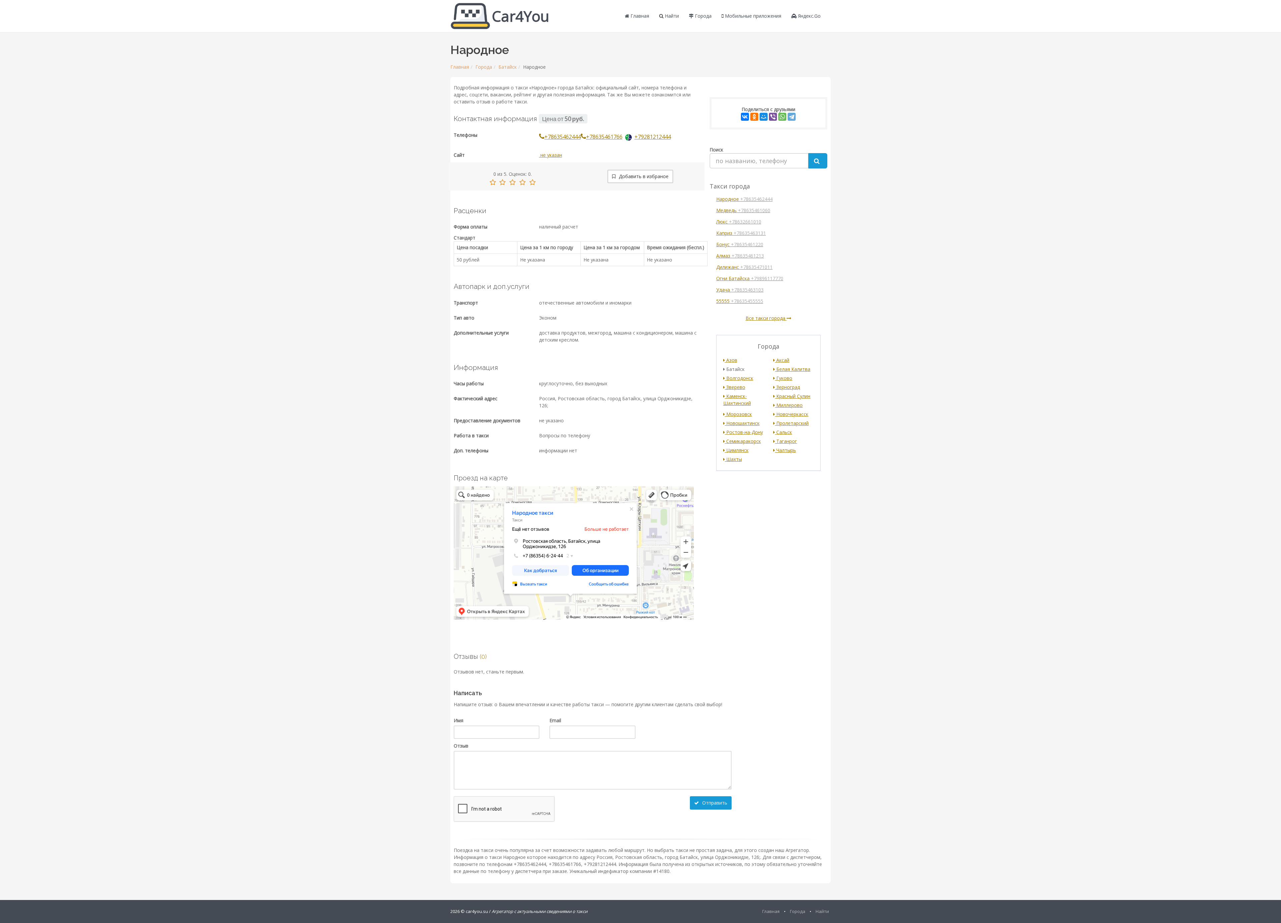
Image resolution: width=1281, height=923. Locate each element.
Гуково (783, 378)
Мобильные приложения (752, 16)
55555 (739, 301)
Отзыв (461, 746)
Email (555, 720)
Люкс (738, 221)
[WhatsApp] (782, 117)
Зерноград (787, 387)
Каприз (741, 233)
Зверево (735, 387)
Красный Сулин (792, 396)
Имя (458, 720)
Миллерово (789, 405)
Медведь (743, 210)
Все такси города (766, 318)
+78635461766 (604, 136)
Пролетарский (792, 423)
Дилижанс (744, 267)
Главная (639, 16)
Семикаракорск (743, 441)
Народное (744, 199)
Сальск (783, 432)
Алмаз (740, 256)
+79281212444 (652, 136)
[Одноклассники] (754, 117)
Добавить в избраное (643, 176)
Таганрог (786, 441)
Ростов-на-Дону (744, 432)
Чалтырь (785, 450)
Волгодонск (739, 378)
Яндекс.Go (809, 16)
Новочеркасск (791, 414)
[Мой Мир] (764, 117)
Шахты (733, 459)
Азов (731, 360)
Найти (671, 16)
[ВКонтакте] (745, 117)
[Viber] (773, 117)
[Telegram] (792, 117)
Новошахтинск (742, 423)
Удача (740, 290)
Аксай (782, 360)
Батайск (507, 67)
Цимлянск (737, 450)
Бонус (739, 244)
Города (703, 16)
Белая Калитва (792, 369)
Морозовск (738, 414)
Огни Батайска (749, 278)
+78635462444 (562, 136)
